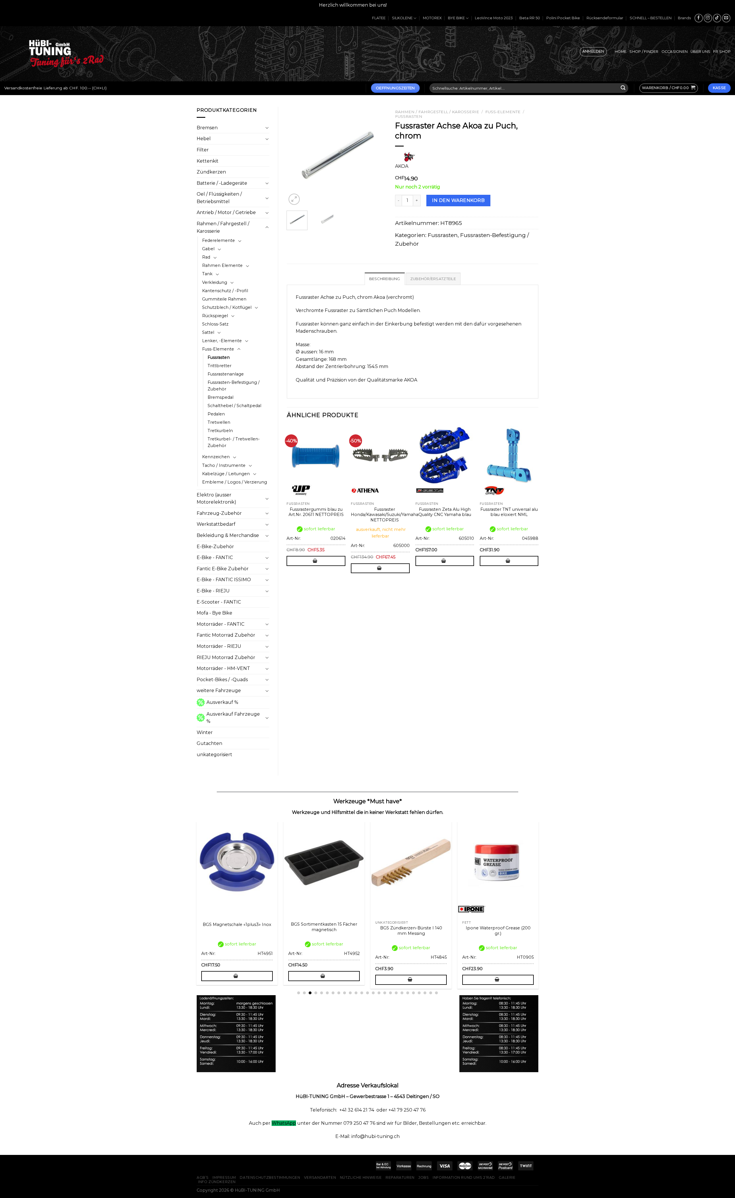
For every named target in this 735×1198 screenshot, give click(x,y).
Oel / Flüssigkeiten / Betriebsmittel (219, 197)
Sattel (208, 332)
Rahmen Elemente (222, 265)
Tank (207, 273)
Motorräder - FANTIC (220, 624)
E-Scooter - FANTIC (219, 602)
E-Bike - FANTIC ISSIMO (224, 579)
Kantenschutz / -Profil (225, 290)
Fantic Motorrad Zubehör (226, 635)
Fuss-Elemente (218, 349)
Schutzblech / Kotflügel (227, 307)
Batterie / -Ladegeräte (222, 183)
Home (620, 51)
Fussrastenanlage (226, 374)
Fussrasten (219, 357)
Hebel (204, 138)
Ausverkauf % (222, 702)
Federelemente (218, 240)
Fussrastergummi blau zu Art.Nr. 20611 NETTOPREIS (316, 512)
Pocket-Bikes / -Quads (222, 679)
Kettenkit (207, 161)
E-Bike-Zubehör (215, 546)
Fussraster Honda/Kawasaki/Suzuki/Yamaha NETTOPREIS (384, 515)
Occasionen (675, 51)
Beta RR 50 (529, 18)
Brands (684, 18)
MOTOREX (432, 18)
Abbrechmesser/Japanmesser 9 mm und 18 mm (523, 930)
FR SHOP (722, 51)
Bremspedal (220, 397)
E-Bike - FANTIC (215, 557)
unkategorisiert (214, 754)
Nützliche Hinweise (361, 1177)
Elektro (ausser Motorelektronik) (216, 498)
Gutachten (209, 743)
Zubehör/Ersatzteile (433, 279)
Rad (206, 257)
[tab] (385, 279)
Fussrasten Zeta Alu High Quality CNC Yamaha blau (444, 512)
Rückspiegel (215, 315)
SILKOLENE (402, 18)
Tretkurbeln (220, 430)
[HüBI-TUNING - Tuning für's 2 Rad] (66, 53)
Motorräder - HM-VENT (223, 668)
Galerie (507, 1177)
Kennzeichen (216, 456)
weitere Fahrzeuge (219, 690)
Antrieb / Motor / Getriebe (226, 212)
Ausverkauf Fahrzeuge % (233, 717)
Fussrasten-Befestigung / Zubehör (234, 386)
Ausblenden (402, 5)
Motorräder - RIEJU (219, 646)
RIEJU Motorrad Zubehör (226, 657)
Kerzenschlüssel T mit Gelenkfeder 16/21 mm (436, 930)
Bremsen (207, 127)
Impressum (224, 1177)
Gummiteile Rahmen (224, 299)
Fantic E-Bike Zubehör (223, 568)
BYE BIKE (456, 18)
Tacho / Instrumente (223, 465)
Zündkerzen (211, 172)
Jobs (423, 1177)
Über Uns (700, 51)
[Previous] (296, 157)
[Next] (377, 157)
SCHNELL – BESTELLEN (651, 18)
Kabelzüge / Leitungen (226, 473)
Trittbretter (219, 365)
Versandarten (320, 1177)
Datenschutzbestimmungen (270, 1177)
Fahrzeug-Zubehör (219, 513)
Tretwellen (219, 422)
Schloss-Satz (215, 324)
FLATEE (379, 18)
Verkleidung (214, 282)
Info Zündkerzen (217, 1182)
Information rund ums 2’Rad (464, 1177)
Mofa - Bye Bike (214, 613)
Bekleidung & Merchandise (228, 535)
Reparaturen (400, 1177)
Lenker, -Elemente (222, 340)
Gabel (208, 248)
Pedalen (216, 414)
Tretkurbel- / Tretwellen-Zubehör (234, 442)
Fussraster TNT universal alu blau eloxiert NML (509, 512)
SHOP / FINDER (643, 51)
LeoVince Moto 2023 (494, 18)
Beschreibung (384, 279)
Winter (205, 732)
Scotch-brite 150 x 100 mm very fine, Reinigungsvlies (349, 930)
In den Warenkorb (458, 200)
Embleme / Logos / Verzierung (234, 482)
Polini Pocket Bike (563, 18)
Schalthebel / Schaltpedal (234, 405)
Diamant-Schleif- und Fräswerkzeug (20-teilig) (262, 930)
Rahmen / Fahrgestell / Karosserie (223, 227)
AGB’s (203, 1177)
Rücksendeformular (605, 18)
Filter (203, 150)
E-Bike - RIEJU (213, 591)
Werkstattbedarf (216, 524)
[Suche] (623, 88)
